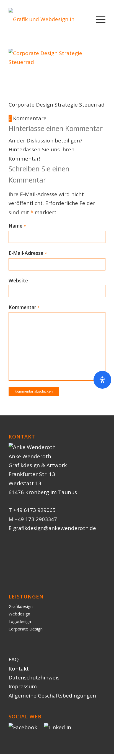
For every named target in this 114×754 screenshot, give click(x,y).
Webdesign (19, 614)
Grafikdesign (21, 606)
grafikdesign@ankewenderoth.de (54, 528)
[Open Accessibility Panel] (102, 380)
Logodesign (20, 621)
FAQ (14, 659)
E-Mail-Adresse (28, 253)
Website (18, 280)
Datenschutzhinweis (34, 677)
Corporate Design (26, 629)
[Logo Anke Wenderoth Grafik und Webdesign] (47, 19)
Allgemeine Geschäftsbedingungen (52, 695)
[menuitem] (97, 19)
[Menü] (97, 19)
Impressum (23, 686)
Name (17, 225)
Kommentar (24, 307)
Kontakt (19, 668)
